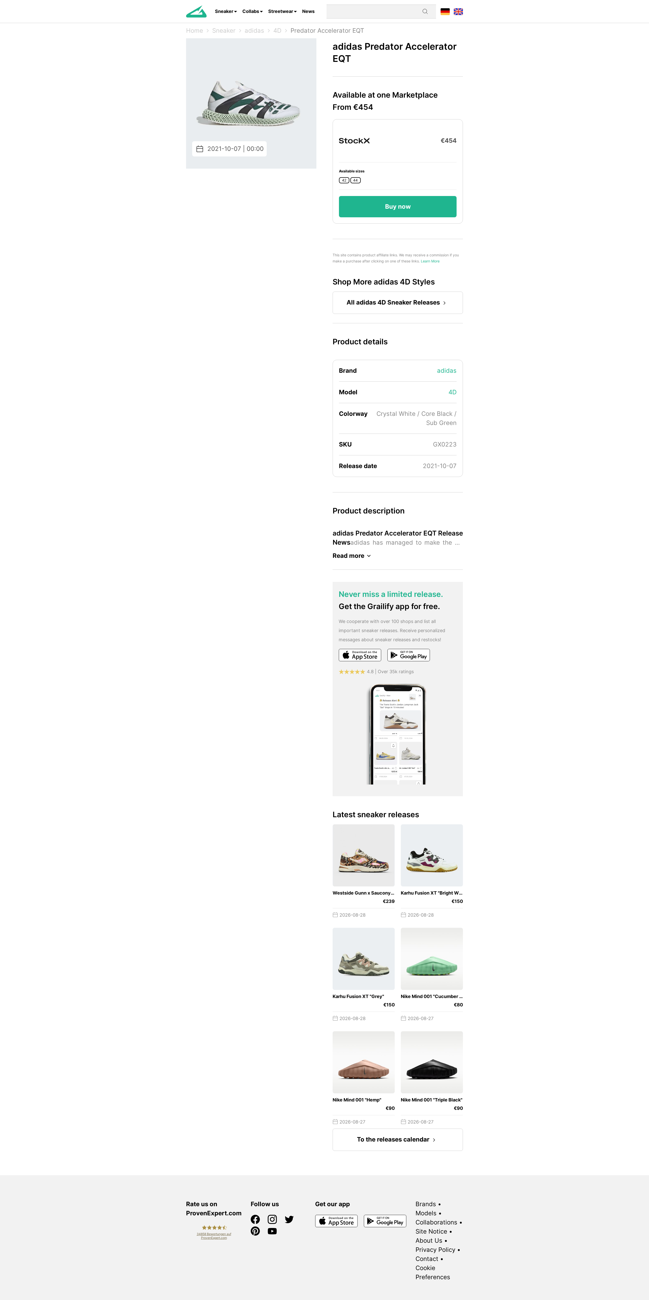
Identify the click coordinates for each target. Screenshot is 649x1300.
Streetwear (280, 11)
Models (426, 1213)
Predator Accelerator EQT (327, 30)
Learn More (430, 261)
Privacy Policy (435, 1249)
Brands (426, 1204)
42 (344, 180)
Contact (427, 1258)
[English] (458, 11)
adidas (254, 30)
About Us (429, 1240)
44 (355, 180)
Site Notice (431, 1231)
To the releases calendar (393, 1139)
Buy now (398, 206)
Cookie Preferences (433, 1272)
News (308, 11)
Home (194, 30)
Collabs (250, 11)
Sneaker (224, 11)
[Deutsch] (445, 11)
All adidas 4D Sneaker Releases (393, 302)
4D (277, 30)
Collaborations (436, 1222)
